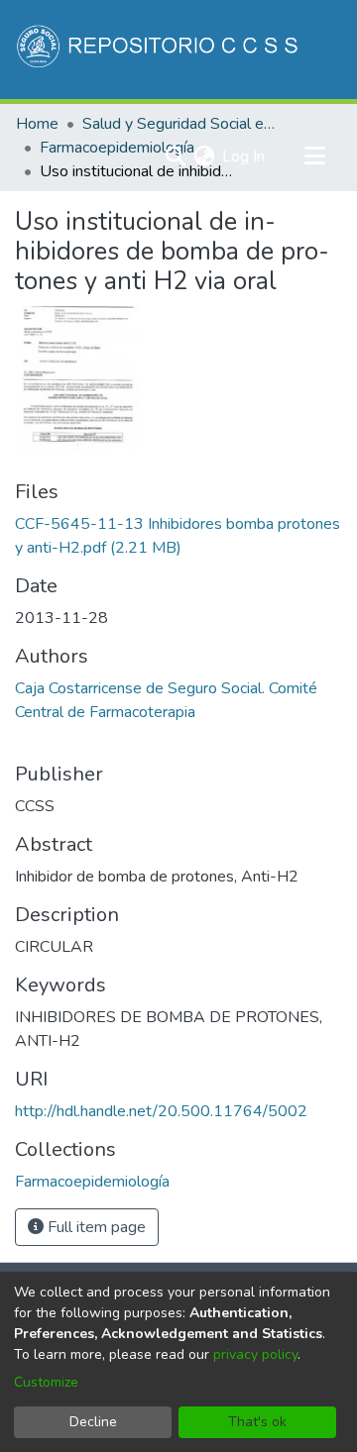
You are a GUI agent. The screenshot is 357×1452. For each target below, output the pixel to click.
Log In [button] (244, 156)
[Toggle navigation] (314, 156)
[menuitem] (203, 156)
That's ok (257, 1421)
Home (37, 124)
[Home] (159, 49)
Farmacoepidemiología (117, 147)
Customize (46, 1382)
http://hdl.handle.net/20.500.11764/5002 (161, 1111)
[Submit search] (175, 156)
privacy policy (255, 1354)
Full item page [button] (95, 1227)
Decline (93, 1421)
